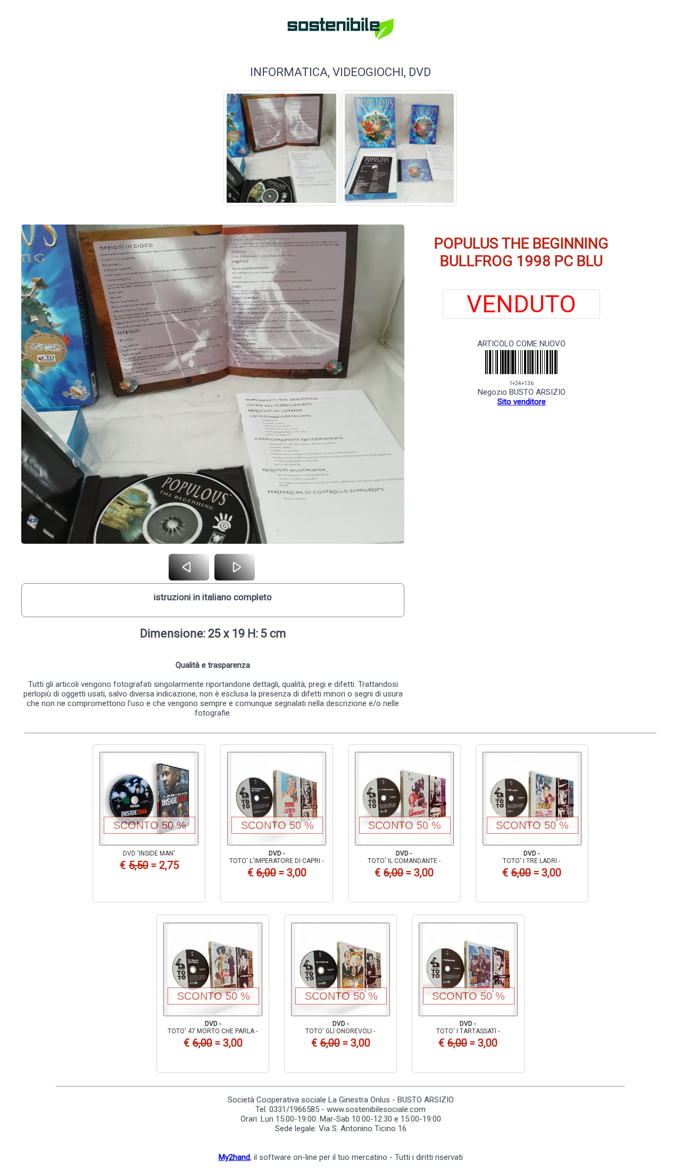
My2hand (234, 1157)
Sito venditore (521, 401)
